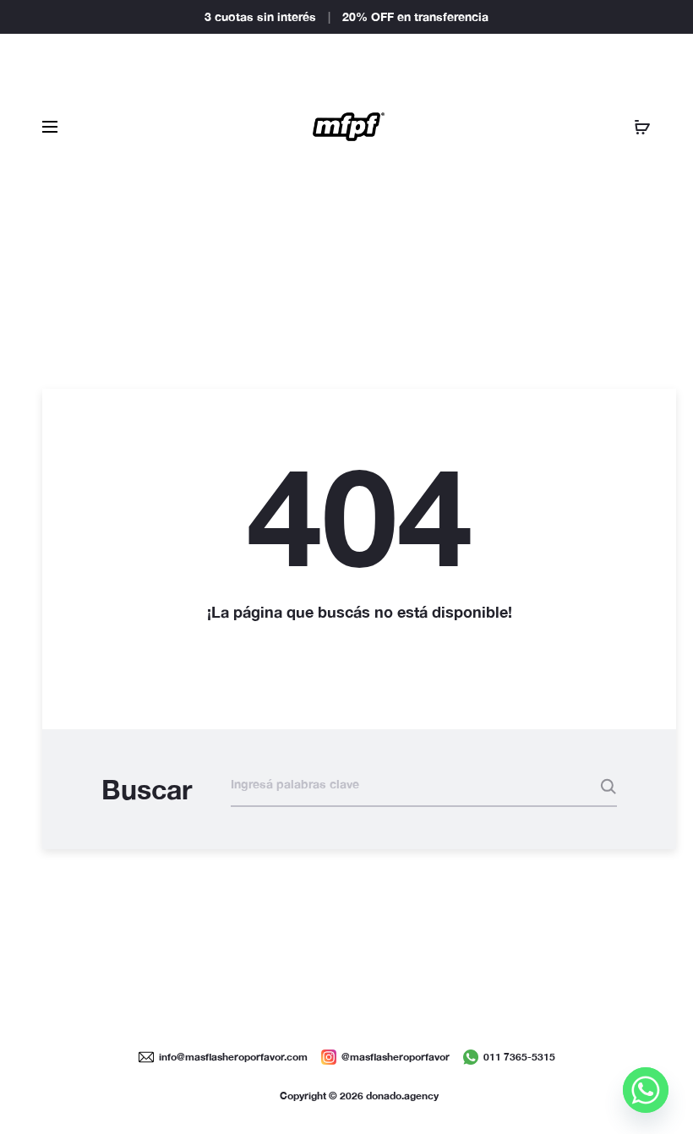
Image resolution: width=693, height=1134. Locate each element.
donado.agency (402, 1095)
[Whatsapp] (645, 1090)
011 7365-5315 (519, 1056)
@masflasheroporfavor (395, 1056)
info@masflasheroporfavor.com (233, 1056)
